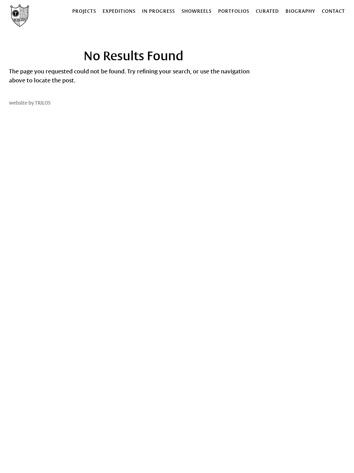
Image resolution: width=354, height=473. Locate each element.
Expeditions (119, 11)
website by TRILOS (29, 103)
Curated (267, 11)
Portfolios (233, 11)
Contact (333, 11)
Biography (300, 11)
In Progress (158, 11)
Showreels (196, 11)
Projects (84, 11)
